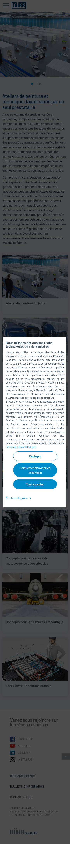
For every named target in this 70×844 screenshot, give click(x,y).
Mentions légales (17, 498)
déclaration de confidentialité (21, 447)
